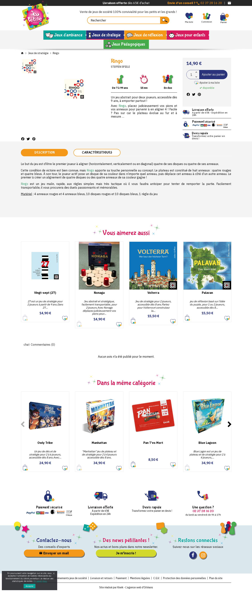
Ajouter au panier (213, 74)
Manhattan (99, 443)
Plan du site (215, 578)
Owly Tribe (45, 443)
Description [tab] (44, 152)
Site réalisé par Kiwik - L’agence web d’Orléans (126, 587)
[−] (196, 77)
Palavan (207, 293)
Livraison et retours (101, 578)
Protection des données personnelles (184, 578)
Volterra (153, 293)
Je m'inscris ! (126, 553)
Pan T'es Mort (153, 443)
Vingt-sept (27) (45, 293)
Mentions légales (140, 578)
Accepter (29, 586)
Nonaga (99, 293)
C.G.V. (156, 578)
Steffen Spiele (120, 66)
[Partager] (23, 139)
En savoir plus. (40, 581)
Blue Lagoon (207, 443)
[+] (196, 72)
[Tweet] (28, 139)
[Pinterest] (34, 139)
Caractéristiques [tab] (97, 152)
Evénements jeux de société (71, 578)
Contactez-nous (54, 540)
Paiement (121, 578)
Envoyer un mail (55, 553)
